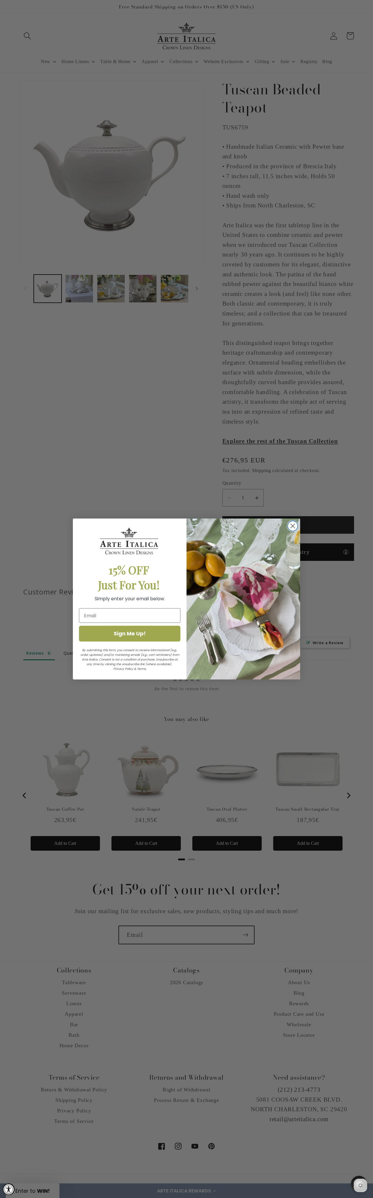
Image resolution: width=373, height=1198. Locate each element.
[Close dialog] (293, 526)
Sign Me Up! (130, 633)
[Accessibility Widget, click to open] (9, 1189)
